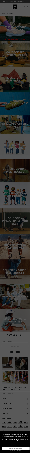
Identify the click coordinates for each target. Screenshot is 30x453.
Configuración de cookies (15, 450)
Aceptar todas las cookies (15, 448)
